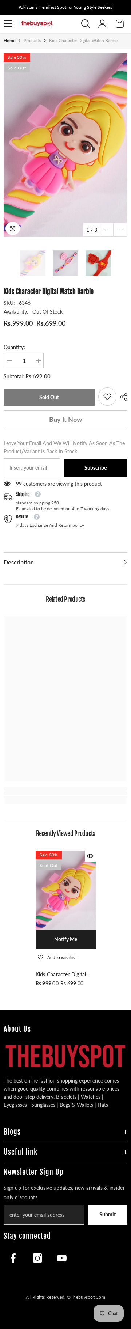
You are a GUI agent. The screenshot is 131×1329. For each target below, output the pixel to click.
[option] (65, 145)
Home (9, 40)
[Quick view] (90, 856)
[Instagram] (37, 1258)
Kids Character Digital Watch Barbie (61, 974)
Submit (107, 1214)
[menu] (8, 23)
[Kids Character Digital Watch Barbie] (66, 890)
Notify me (65, 939)
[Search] (85, 23)
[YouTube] (61, 1258)
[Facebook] (13, 1258)
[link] (107, 396)
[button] (106, 229)
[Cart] (120, 24)
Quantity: (14, 347)
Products (32, 40)
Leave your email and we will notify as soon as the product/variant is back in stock (64, 447)
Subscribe (95, 468)
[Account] (102, 24)
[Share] (121, 397)
